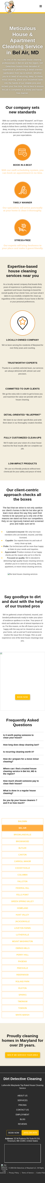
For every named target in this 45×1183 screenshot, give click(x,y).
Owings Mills (23, 948)
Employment (22, 1115)
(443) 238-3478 (30, 1133)
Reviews (22, 1124)
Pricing (22, 1105)
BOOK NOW (22, 697)
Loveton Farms (22, 928)
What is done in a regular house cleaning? (19, 791)
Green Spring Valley (22, 901)
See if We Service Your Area (22, 1055)
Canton (22, 855)
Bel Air (22, 828)
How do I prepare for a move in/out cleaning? (21, 760)
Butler (22, 848)
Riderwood (22, 975)
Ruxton (22, 988)
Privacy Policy (14, 1173)
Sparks (23, 995)
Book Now (13, 1133)
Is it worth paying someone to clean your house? (18, 736)
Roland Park (23, 982)
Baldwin (22, 821)
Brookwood (22, 841)
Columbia (23, 875)
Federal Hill (22, 888)
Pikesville (22, 968)
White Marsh (22, 1015)
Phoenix (22, 961)
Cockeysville (22, 868)
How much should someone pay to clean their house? (21, 782)
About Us (22, 1096)
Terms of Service (28, 1173)
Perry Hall (22, 955)
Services (22, 1100)
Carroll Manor (22, 861)
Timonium (22, 1001)
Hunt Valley (22, 915)
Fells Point (22, 895)
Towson (22, 1008)
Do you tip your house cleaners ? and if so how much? (20, 801)
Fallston (22, 881)
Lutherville (22, 935)
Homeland (22, 908)
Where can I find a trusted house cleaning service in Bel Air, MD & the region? (19, 771)
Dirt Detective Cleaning (22, 1079)
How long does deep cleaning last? (21, 745)
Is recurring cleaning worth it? (18, 752)
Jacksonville (22, 921)
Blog (22, 1119)
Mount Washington (22, 941)
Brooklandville (22, 835)
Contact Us (22, 1110)
